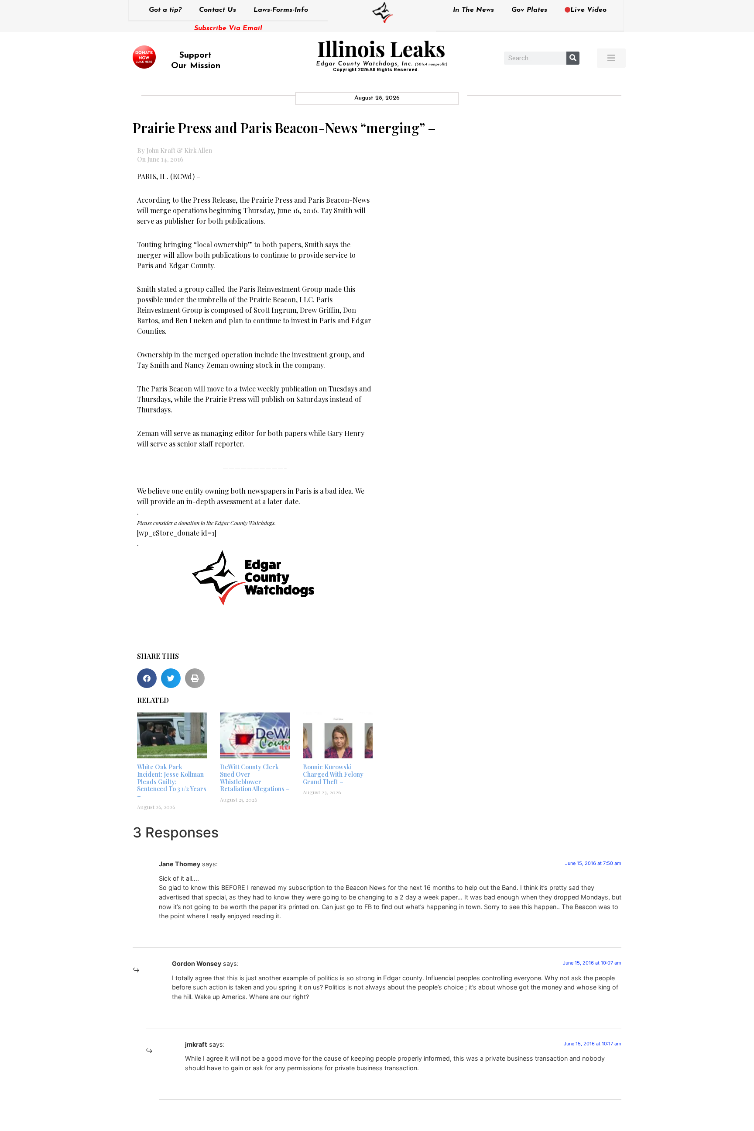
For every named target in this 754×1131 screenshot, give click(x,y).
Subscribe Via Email (228, 28)
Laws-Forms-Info (281, 10)
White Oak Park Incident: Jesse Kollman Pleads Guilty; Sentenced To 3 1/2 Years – (171, 781)
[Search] (572, 58)
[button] (147, 678)
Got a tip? (165, 10)
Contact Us (217, 10)
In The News (473, 10)
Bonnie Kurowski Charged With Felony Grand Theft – (333, 774)
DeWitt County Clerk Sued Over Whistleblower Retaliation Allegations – (255, 778)
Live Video (588, 10)
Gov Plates (529, 10)
